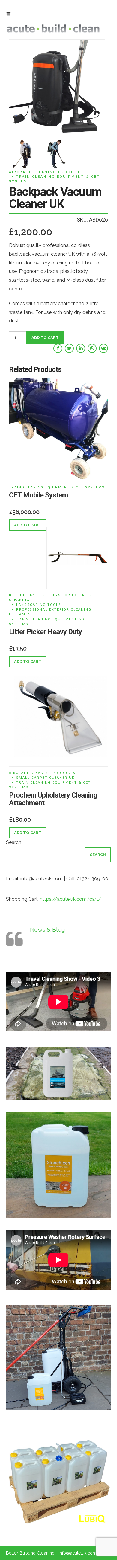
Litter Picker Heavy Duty (45, 632)
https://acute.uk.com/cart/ (70, 899)
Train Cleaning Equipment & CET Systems (54, 179)
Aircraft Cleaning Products (46, 172)
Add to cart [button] (27, 525)
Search (13, 842)
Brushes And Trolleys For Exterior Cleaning (50, 597)
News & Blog (47, 929)
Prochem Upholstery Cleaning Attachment (53, 799)
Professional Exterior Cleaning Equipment (50, 612)
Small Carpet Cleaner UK (45, 778)
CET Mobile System (38, 495)
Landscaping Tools (38, 605)
